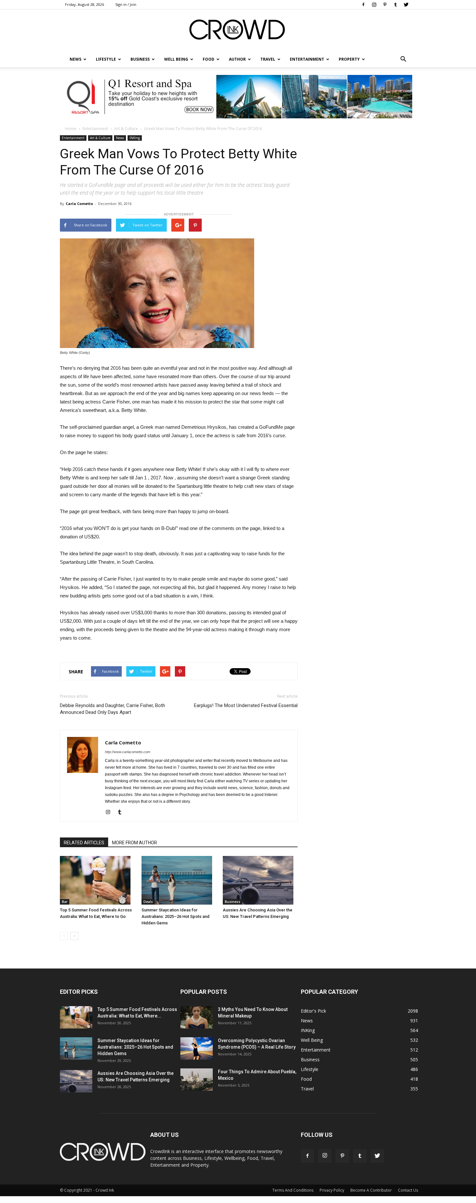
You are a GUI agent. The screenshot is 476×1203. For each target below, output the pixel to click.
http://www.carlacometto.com (127, 752)
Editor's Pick (313, 1011)
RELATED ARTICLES (84, 842)
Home (70, 128)
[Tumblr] (395, 4)
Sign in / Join (125, 4)
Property (349, 59)
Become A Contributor (371, 1190)
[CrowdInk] (238, 31)
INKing (135, 138)
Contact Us (408, 1190)
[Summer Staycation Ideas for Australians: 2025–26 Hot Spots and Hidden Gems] (179, 880)
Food (208, 59)
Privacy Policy (332, 1190)
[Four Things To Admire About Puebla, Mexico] (196, 1079)
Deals (148, 901)
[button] (403, 59)
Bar (64, 901)
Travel (267, 59)
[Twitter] (406, 4)
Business (140, 59)
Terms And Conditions (292, 1190)
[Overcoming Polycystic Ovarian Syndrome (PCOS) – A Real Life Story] (196, 1048)
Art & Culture (126, 128)
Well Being (176, 59)
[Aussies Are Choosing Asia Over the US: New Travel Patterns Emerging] (260, 880)
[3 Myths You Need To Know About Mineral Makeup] (196, 1017)
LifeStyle (106, 59)
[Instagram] (374, 4)
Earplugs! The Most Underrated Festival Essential (246, 705)
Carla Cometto (79, 203)
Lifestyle (309, 1069)
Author (237, 59)
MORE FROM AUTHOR (134, 842)
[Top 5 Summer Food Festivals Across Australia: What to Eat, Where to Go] (97, 880)
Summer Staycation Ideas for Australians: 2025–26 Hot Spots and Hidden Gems (176, 916)
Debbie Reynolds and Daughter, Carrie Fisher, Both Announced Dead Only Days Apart (112, 709)
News (120, 138)
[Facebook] (363, 4)
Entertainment (307, 59)
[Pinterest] (385, 4)
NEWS (75, 59)
